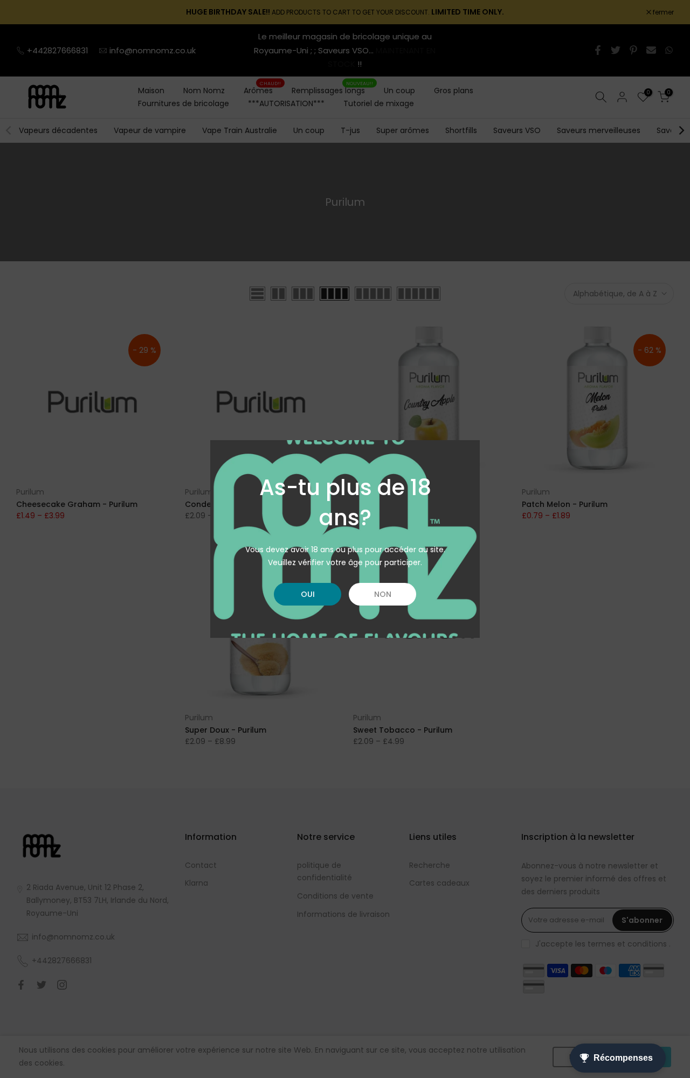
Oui (308, 594)
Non (382, 594)
